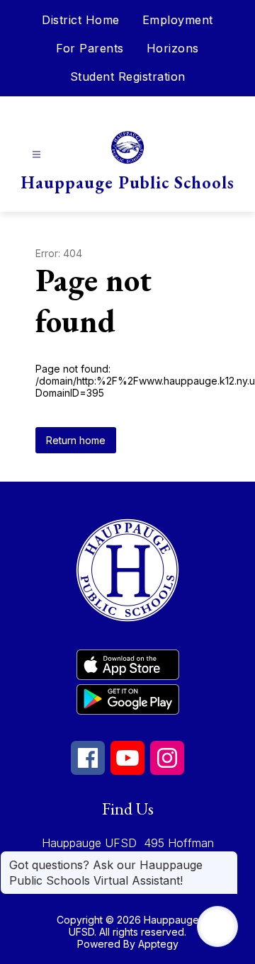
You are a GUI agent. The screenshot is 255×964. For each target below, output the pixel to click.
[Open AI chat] (217, 926)
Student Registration (128, 76)
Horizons (173, 48)
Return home (76, 440)
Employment (177, 20)
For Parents (90, 48)
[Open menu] (36, 155)
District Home (81, 20)
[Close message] (226, 857)
